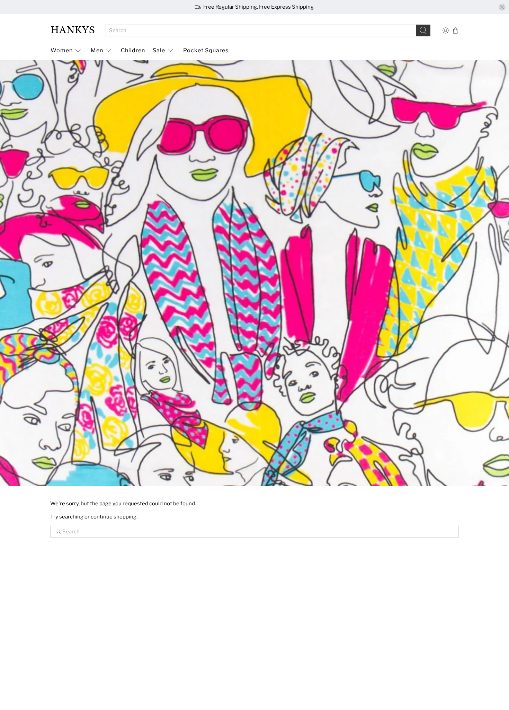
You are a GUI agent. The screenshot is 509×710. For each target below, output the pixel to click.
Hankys (73, 30)
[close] (502, 7)
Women (62, 50)
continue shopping (113, 517)
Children (133, 50)
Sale (159, 50)
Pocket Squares (206, 50)
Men (97, 50)
